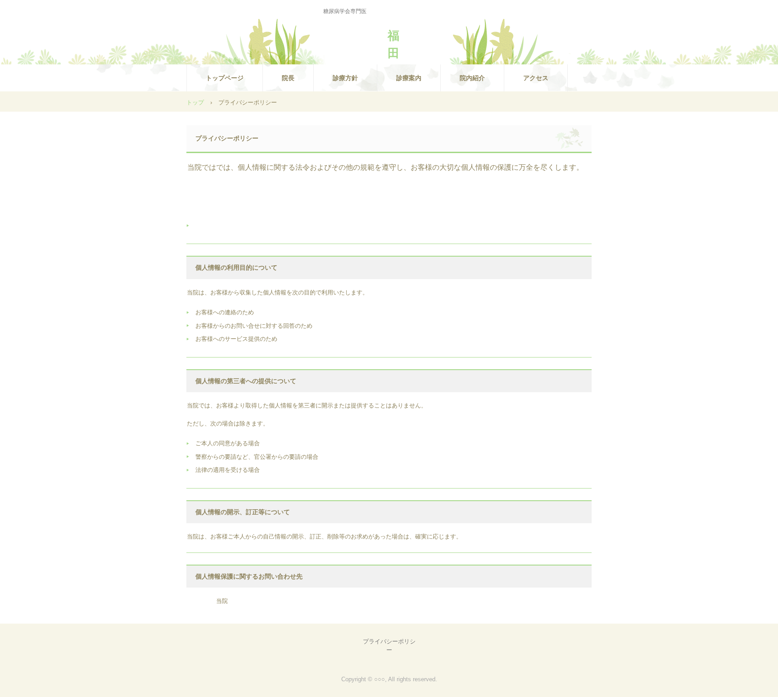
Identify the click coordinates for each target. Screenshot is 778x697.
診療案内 (408, 77)
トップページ (225, 77)
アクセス (535, 77)
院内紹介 (472, 77)
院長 (288, 77)
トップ (195, 102)
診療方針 (345, 77)
